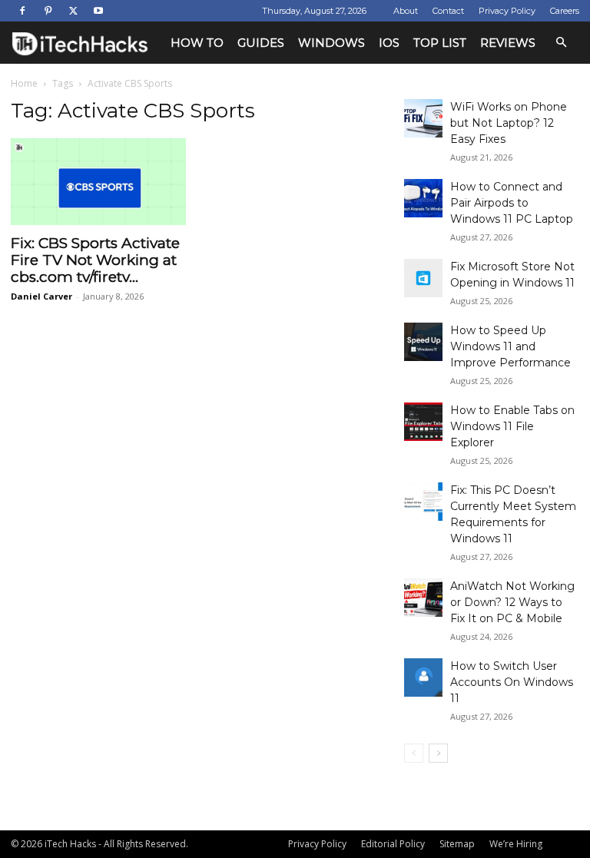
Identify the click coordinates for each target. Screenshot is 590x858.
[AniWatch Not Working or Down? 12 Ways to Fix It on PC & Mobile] (423, 597)
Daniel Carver (41, 296)
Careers (564, 10)
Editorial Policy (393, 843)
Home (24, 83)
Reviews (507, 42)
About (405, 10)
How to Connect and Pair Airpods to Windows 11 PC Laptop (511, 203)
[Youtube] (98, 11)
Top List (439, 42)
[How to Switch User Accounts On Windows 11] (423, 677)
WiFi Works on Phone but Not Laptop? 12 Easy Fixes (508, 123)
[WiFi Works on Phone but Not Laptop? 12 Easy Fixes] (423, 118)
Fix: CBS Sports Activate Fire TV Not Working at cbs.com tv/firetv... (95, 260)
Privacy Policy (507, 10)
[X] (73, 11)
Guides (260, 42)
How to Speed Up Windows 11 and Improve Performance (510, 346)
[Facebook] (22, 11)
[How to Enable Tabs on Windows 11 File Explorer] (423, 421)
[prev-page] (413, 753)
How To (197, 42)
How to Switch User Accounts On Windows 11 (511, 682)
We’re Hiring (515, 843)
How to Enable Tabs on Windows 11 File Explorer (512, 426)
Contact (448, 10)
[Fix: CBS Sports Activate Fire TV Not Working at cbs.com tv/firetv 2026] (98, 181)
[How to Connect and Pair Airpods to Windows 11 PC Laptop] (423, 198)
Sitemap (457, 843)
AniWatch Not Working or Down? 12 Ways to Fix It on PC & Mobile (512, 602)
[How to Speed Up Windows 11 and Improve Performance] (423, 342)
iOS (389, 42)
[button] (560, 42)
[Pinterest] (47, 11)
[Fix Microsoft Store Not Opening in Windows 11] (423, 278)
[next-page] (438, 753)
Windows (331, 42)
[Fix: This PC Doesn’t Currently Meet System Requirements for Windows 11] (423, 501)
